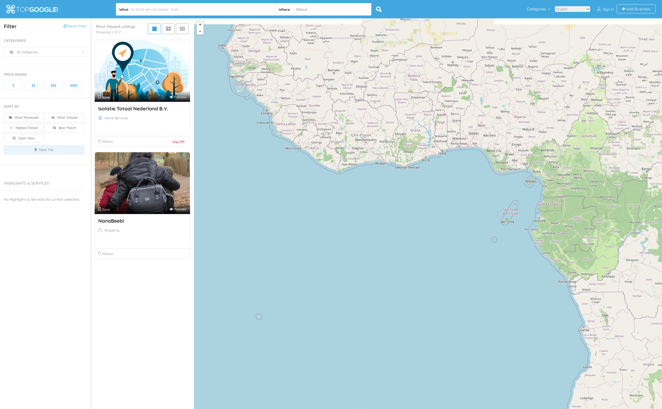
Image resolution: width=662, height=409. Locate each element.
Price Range (15, 74)
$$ (33, 85)
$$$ (53, 85)
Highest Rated (26, 128)
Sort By (11, 106)
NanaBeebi (111, 221)
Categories (536, 8)
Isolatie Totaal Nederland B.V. (133, 108)
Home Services (116, 118)
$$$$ (73, 85)
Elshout (107, 141)
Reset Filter (77, 26)
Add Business (637, 8)
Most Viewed (67, 117)
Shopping (111, 230)
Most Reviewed (26, 117)
